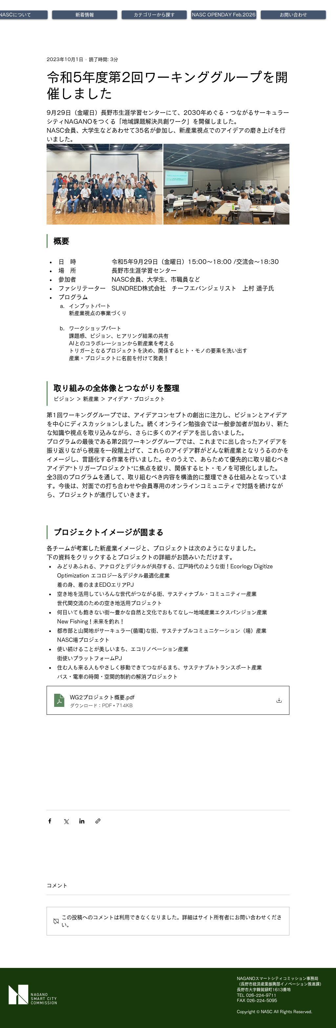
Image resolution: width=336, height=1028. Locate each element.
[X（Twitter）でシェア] (66, 821)
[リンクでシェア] (98, 821)
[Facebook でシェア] (50, 821)
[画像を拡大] (104, 184)
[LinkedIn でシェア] (82, 821)
